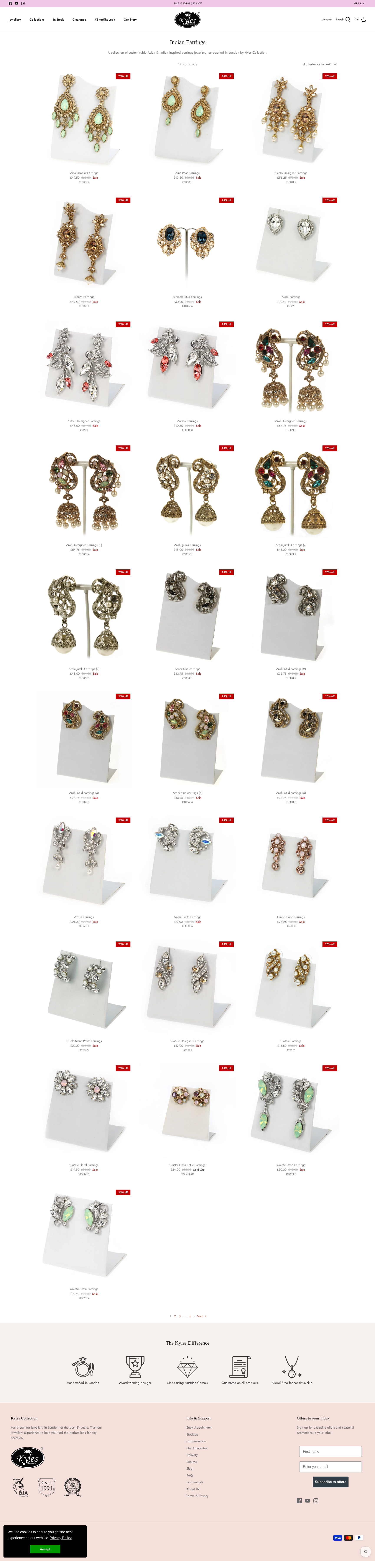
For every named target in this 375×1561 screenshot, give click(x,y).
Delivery (192, 1454)
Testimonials (194, 1482)
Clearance (79, 19)
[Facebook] (10, 3)
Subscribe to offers (330, 1482)
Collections (37, 19)
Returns (191, 1461)
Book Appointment (199, 1427)
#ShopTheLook (105, 19)
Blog (189, 1468)
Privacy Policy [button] (61, 1538)
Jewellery (15, 19)
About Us (192, 1489)
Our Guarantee (196, 1448)
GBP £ (358, 3)
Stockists (192, 1434)
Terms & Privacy (197, 1495)
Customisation (196, 1441)
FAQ (189, 1475)
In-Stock (58, 19)
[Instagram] (23, 3)
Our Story (130, 19)
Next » (201, 1316)
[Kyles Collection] (187, 20)
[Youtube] (16, 3)
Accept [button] (45, 1549)
